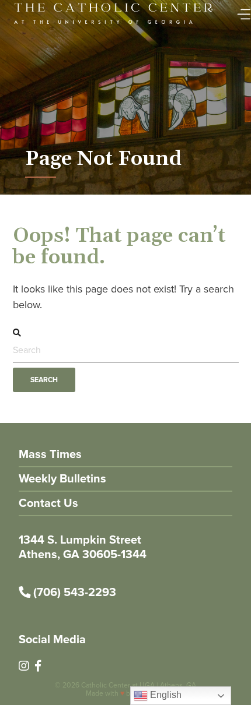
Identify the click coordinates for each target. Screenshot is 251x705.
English (165, 695)
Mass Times (50, 453)
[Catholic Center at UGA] (113, 25)
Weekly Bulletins (62, 478)
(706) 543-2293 (73, 592)
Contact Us (48, 502)
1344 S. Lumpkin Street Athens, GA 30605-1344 (83, 547)
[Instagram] (24, 666)
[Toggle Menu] (241, 10)
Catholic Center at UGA (118, 685)
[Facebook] (38, 666)
